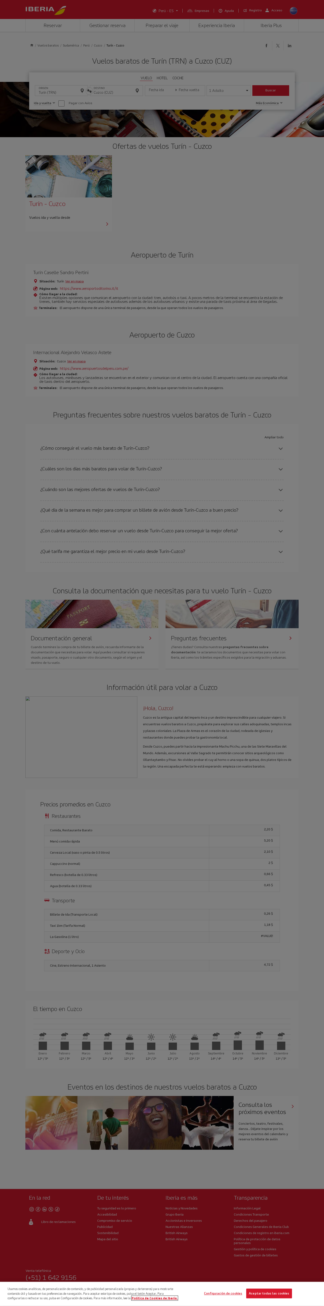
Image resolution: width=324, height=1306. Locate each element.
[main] (162, 1294)
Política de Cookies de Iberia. (155, 1298)
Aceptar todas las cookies (269, 1294)
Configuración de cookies (223, 1294)
